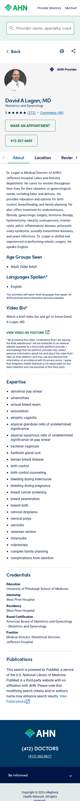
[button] (73, 51)
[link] (12, 52)
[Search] (72, 28)
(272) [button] (32, 112)
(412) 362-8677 (40, 756)
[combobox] (43, 28)
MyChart (71, 8)
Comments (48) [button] (52, 112)
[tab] (18, 157)
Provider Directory (49, 8)
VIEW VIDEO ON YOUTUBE (28, 332)
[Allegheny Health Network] (15, 8)
